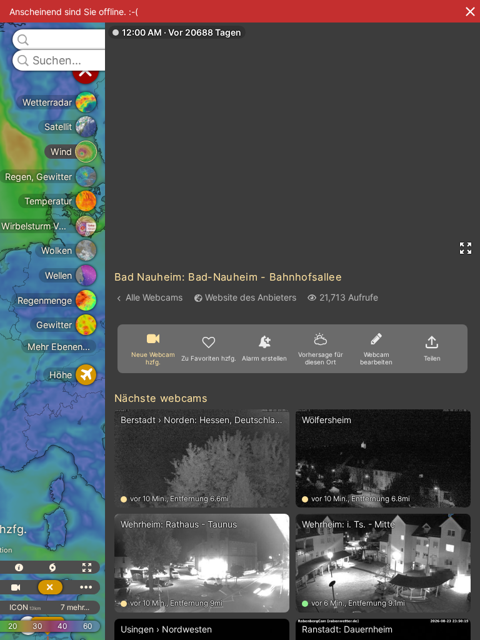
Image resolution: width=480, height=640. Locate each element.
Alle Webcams (154, 297)
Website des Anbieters (250, 297)
